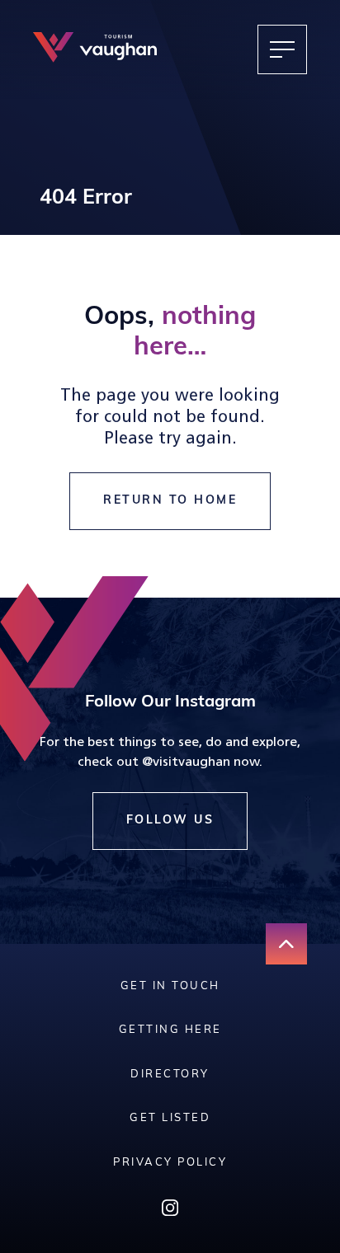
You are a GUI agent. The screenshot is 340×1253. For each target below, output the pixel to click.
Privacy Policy (170, 1162)
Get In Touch (170, 986)
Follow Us (170, 820)
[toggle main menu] (282, 49)
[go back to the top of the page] (286, 943)
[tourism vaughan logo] (95, 49)
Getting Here (170, 1030)
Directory (170, 1074)
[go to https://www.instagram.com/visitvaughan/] (170, 1211)
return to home (170, 501)
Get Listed (170, 1118)
